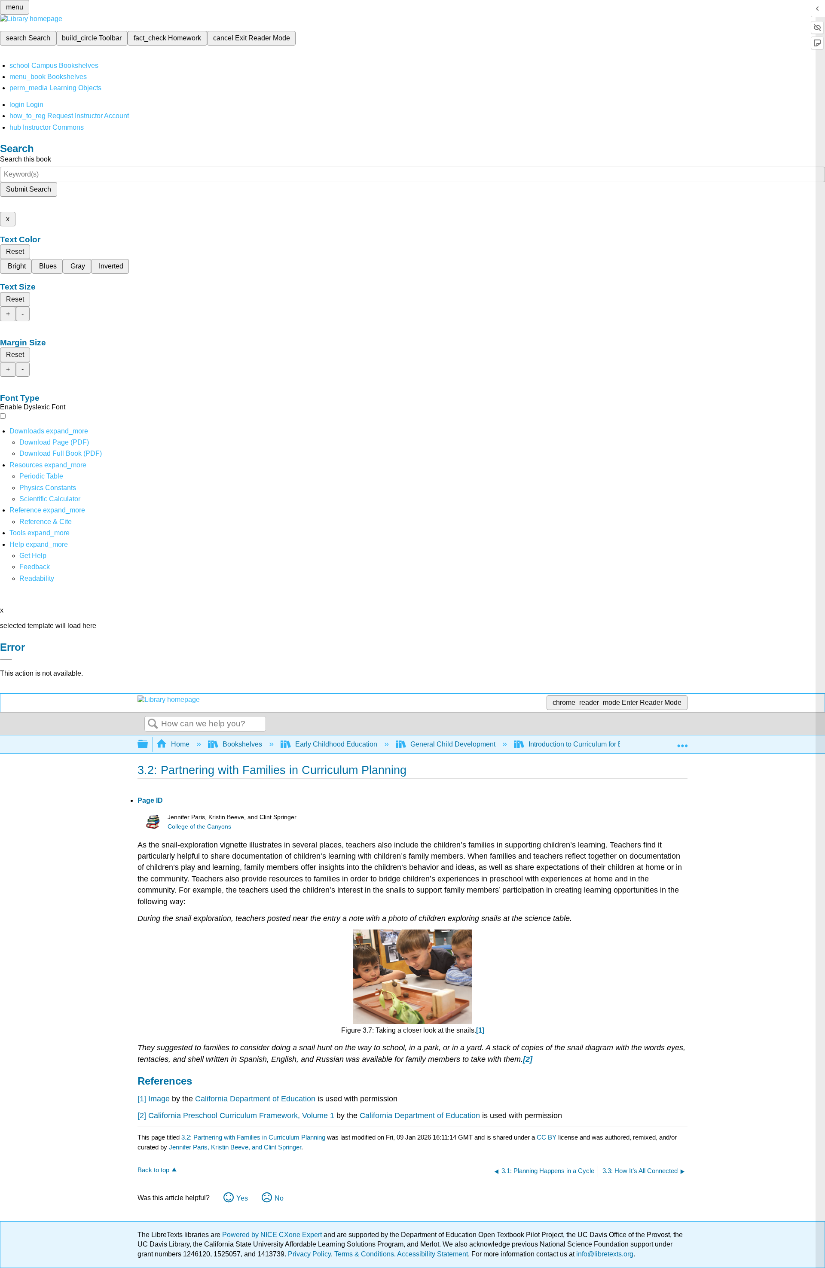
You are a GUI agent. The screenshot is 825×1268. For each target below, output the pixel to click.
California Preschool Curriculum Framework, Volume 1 (241, 1115)
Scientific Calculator (49, 499)
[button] (34, 566)
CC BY (547, 1137)
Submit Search (28, 189)
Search (153, 724)
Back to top (153, 1170)
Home (180, 744)
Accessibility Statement (432, 1254)
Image (159, 1098)
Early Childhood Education (336, 744)
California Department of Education (255, 1098)
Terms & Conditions (364, 1254)
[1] (142, 1098)
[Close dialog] (6, 659)
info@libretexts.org (603, 1254)
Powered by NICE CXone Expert (273, 1234)
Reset (15, 251)
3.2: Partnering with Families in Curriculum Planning (253, 1137)
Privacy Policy (309, 1254)
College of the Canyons (199, 826)
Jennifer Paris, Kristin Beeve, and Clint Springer (235, 1147)
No (279, 1198)
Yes (242, 1198)
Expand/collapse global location (682, 741)
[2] (142, 1115)
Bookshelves (242, 744)
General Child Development (453, 744)
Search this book (25, 159)
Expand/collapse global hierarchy (148, 744)
